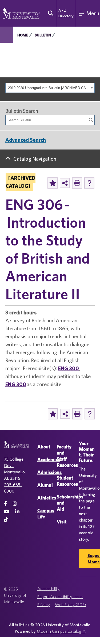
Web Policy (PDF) (70, 604)
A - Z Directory (66, 13)
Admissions (49, 472)
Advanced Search (25, 140)
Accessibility (48, 588)
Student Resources (67, 481)
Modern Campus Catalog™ (61, 631)
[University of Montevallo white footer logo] (16, 448)
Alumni (45, 485)
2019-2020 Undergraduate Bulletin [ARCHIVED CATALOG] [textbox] (48, 88)
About (43, 446)
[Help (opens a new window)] (89, 183)
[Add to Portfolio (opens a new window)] (52, 183)
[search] (49, 13)
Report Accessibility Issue (60, 596)
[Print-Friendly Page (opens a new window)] (77, 183)
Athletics (46, 498)
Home (22, 35)
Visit (61, 521)
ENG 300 (68, 368)
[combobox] (50, 88)
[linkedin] (17, 511)
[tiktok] (6, 519)
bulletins (22, 624)
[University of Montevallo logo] (21, 12)
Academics (48, 459)
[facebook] (5, 503)
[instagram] (15, 503)
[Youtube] (6, 511)
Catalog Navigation (34, 159)
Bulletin (43, 35)
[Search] (91, 120)
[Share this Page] (65, 183)
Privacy (43, 604)
